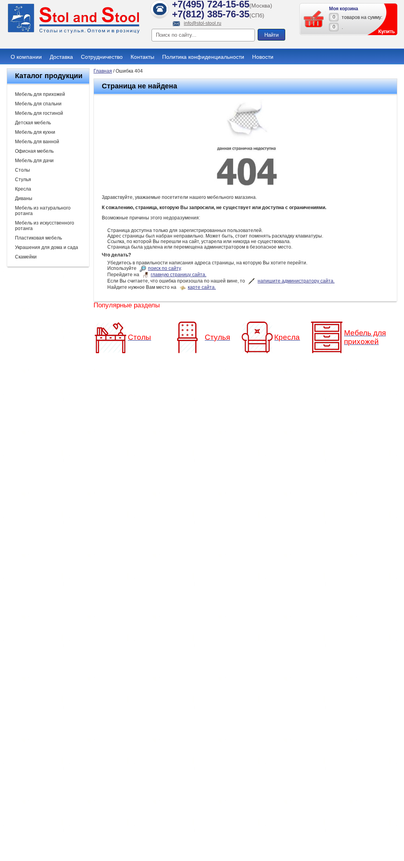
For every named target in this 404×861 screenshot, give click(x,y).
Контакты (142, 57)
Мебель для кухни (35, 132)
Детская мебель (33, 122)
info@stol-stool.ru (202, 23)
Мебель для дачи (34, 160)
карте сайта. (202, 287)
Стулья (23, 179)
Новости (262, 57)
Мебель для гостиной (39, 113)
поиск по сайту (164, 268)
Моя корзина (343, 8)
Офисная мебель (34, 151)
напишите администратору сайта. (296, 281)
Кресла (23, 189)
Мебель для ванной (37, 141)
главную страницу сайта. (178, 274)
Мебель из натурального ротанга (43, 210)
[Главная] (74, 32)
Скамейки (26, 257)
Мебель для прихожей (40, 94)
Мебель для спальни (38, 104)
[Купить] (314, 19)
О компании (26, 57)
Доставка (61, 57)
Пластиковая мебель (38, 238)
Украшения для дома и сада (46, 247)
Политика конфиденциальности (203, 57)
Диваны (23, 198)
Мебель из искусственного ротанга (44, 225)
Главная (103, 71)
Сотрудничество (102, 57)
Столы (22, 170)
